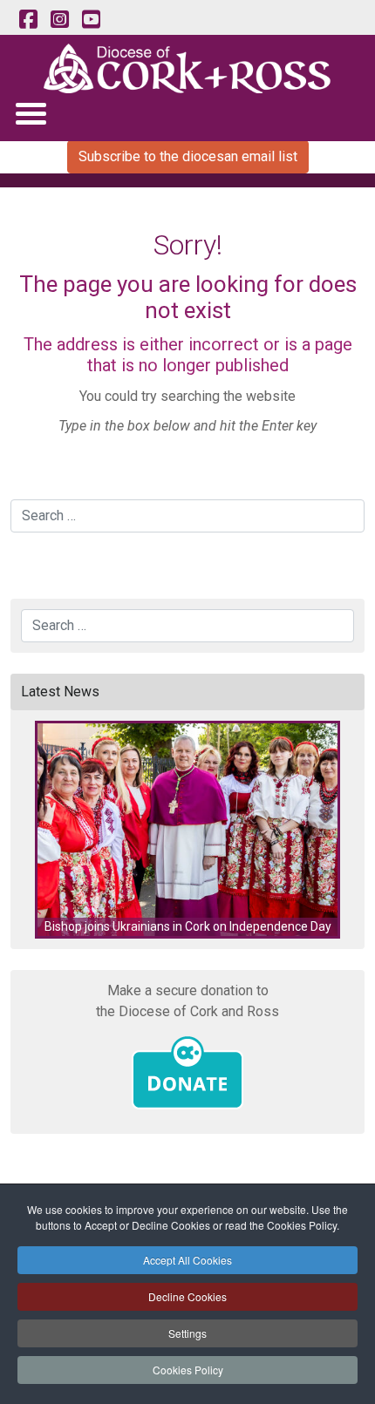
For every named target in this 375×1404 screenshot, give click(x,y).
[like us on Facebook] (28, 20)
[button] (187, 830)
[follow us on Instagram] (59, 20)
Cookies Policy (188, 1369)
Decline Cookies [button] (187, 1296)
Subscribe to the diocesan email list (187, 156)
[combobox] (187, 515)
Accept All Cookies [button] (187, 1259)
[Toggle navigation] (30, 112)
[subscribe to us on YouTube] (91, 20)
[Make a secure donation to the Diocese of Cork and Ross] (187, 1072)
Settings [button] (187, 1333)
